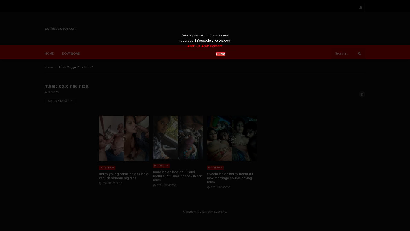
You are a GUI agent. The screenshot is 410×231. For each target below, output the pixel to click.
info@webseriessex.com (213, 40)
